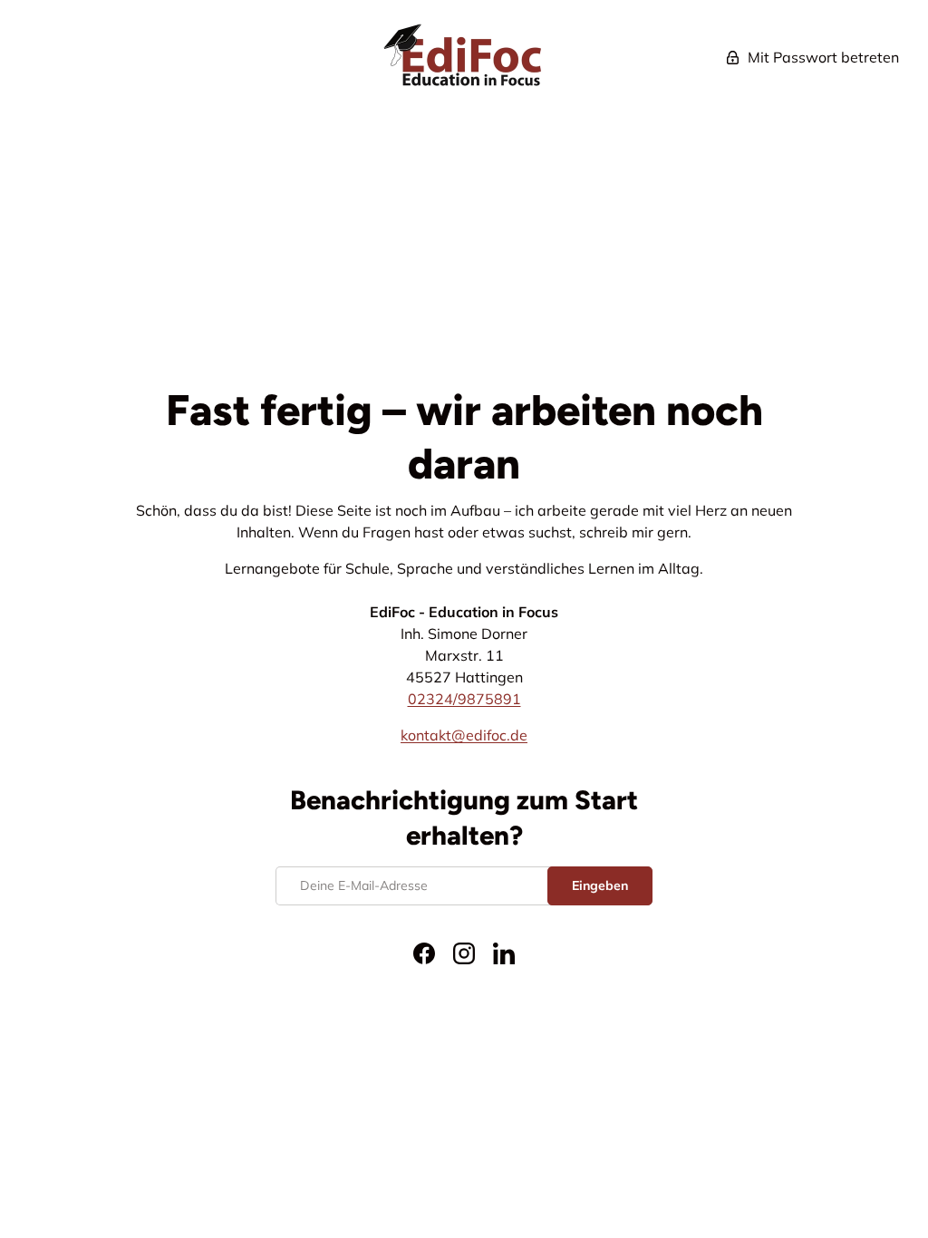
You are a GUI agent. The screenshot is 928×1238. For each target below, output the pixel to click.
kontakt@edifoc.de (464, 735)
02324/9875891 (464, 699)
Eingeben (600, 885)
